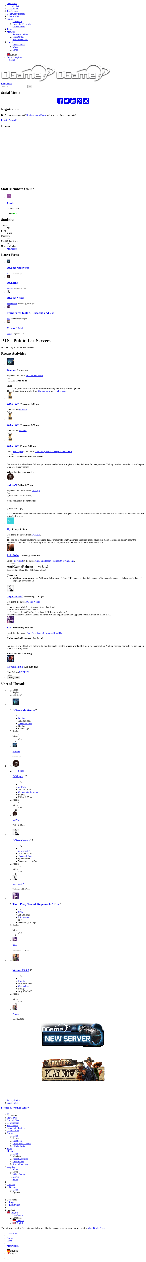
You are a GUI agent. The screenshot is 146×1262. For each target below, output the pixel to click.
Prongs (9, 334)
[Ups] (10, 523)
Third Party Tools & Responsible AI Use (30, 312)
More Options (13, 1246)
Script (21, 771)
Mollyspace (12, 249)
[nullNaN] (10, 479)
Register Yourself (9, 120)
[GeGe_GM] (10, 398)
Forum (10, 1238)
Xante (10, 203)
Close (102, 1228)
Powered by (15, 1108)
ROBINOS (24, 672)
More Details (93, 1228)
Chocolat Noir (15, 666)
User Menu (18, 1215)
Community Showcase (28, 792)
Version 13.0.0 (15, 327)
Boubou (10, 273)
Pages (9, 1240)
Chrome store (44, 391)
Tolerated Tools (25, 723)
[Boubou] (10, 364)
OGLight (12, 282)
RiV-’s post (18, 451)
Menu (15, 1136)
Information (23, 917)
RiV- (8, 318)
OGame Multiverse (18, 267)
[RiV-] (10, 622)
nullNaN (10, 288)
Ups (9, 529)
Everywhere (6, 83)
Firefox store (60, 391)
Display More (13, 678)
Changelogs (23, 986)
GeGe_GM (13, 403)
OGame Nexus (15, 297)
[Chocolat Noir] (10, 661)
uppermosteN (12, 304)
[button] (73, 26)
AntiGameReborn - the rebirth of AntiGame (54, 561)
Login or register (14, 57)
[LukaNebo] (10, 550)
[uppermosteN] (10, 590)
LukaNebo (13, 555)
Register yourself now (36, 115)
